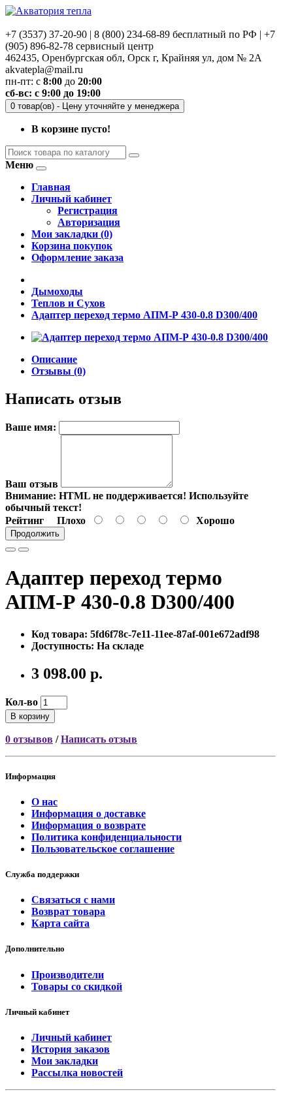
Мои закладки (64, 1060)
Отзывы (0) (58, 371)
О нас (44, 801)
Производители (67, 974)
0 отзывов (29, 739)
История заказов (70, 1049)
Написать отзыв (99, 739)
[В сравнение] (23, 549)
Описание (54, 359)
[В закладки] (10, 549)
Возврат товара (68, 911)
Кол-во (21, 701)
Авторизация (89, 222)
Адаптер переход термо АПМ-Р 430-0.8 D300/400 (144, 314)
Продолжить (34, 533)
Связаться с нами (73, 899)
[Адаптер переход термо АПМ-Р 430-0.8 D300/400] (149, 337)
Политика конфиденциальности (106, 837)
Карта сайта (60, 923)
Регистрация (88, 210)
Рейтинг (24, 520)
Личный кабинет (71, 1037)
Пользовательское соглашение (102, 848)
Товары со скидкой (76, 986)
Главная (51, 187)
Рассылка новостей (77, 1072)
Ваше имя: (30, 427)
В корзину (30, 716)
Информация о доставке (88, 813)
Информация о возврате (88, 825)
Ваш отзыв (31, 483)
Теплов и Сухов (68, 303)
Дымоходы (57, 291)
